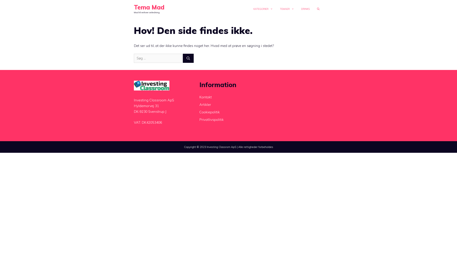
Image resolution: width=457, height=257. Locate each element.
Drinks (305, 9)
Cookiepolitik (209, 112)
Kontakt (205, 97)
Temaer (285, 9)
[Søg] (188, 58)
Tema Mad (149, 7)
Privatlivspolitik (211, 119)
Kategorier (260, 9)
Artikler (205, 104)
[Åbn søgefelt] (318, 9)
